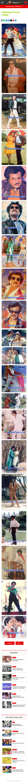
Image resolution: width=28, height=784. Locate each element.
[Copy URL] (2, 20)
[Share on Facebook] (9, 20)
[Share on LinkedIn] (16, 20)
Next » (19, 643)
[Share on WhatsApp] (4, 20)
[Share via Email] (13, 20)
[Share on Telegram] (6, 20)
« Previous (9, 643)
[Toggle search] (25, 2)
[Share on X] (11, 20)
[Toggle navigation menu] (2, 2)
